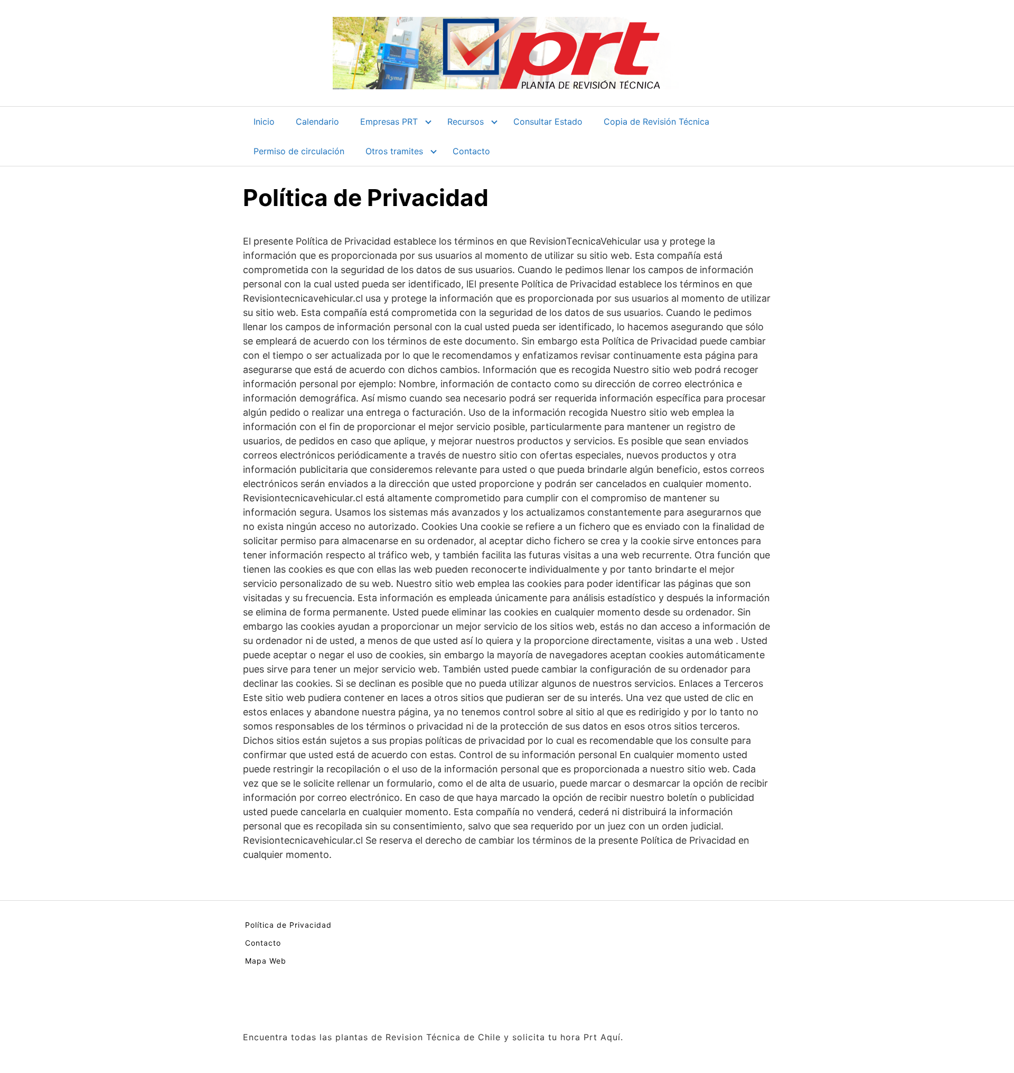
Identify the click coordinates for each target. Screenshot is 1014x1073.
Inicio (264, 121)
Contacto (471, 151)
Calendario (317, 121)
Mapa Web (265, 960)
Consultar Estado (548, 121)
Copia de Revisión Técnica (656, 121)
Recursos (465, 121)
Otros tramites (394, 151)
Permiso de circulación (298, 151)
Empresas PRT (389, 121)
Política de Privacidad (288, 924)
